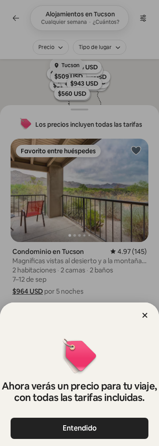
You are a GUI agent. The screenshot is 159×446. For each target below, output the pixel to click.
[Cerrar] (144, 315)
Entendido (80, 428)
